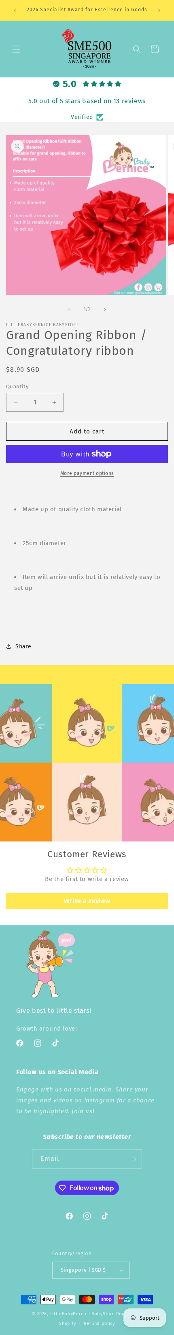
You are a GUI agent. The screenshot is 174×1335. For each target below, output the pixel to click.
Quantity (17, 386)
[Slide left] (69, 310)
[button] (16, 49)
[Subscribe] (133, 1159)
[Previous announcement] (15, 10)
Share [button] (23, 646)
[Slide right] (105, 310)
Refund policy (99, 1323)
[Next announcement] (159, 10)
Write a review (87, 901)
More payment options (87, 473)
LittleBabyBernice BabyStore (82, 1313)
